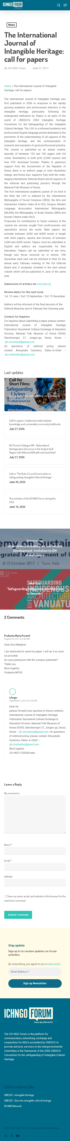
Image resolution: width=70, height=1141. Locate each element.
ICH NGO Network (12, 1106)
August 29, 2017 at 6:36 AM (17, 639)
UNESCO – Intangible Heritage (19, 1095)
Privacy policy (37, 1128)
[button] (65, 5)
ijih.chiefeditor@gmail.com (20, 354)
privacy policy (52, 964)
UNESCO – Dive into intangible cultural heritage (27, 1100)
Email (8, 860)
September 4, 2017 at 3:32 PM (23, 701)
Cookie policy (52, 1128)
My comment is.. (12, 793)
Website (8, 876)
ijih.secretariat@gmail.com (20, 342)
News (11, 24)
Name (8, 844)
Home (7, 86)
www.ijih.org (44, 284)
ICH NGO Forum (17, 68)
